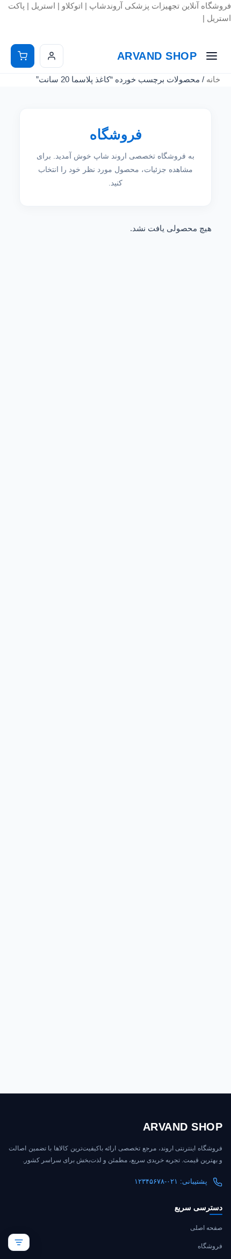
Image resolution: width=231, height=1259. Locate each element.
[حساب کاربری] (51, 56)
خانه (213, 79)
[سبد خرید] (22, 56)
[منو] (211, 56)
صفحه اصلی (206, 1228)
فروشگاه (210, 1246)
